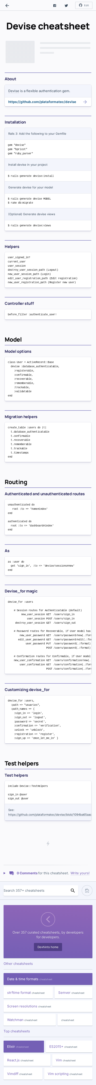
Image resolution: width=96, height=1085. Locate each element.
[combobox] (35, 890)
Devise (13, 91)
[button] (54, 5)
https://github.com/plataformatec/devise (42, 102)
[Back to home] (7, 5)
